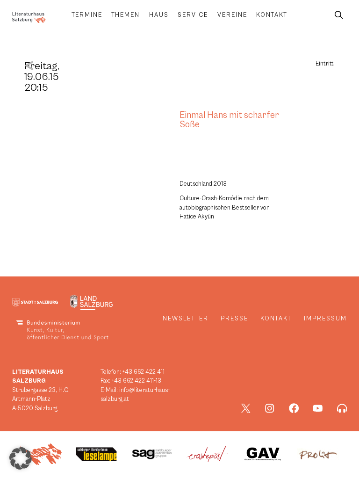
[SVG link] (29, 17)
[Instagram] (270, 408)
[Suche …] (339, 15)
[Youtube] (318, 408)
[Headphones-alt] (342, 408)
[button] (20, 458)
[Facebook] (294, 408)
